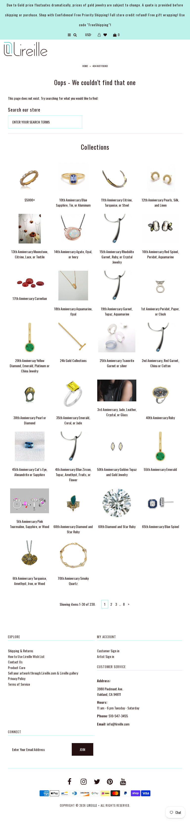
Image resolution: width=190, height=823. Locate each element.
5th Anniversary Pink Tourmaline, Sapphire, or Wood (29, 524)
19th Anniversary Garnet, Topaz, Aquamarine (117, 311)
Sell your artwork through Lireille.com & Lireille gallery (43, 673)
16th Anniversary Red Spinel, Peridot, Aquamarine (160, 254)
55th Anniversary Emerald (160, 469)
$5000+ (29, 199)
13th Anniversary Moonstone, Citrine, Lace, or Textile (29, 254)
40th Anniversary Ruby (160, 417)
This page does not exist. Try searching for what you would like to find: (53, 98)
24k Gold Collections (73, 360)
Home (85, 66)
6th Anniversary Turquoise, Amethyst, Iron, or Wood (30, 581)
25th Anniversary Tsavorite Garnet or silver (117, 363)
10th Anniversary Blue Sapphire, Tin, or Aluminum (73, 202)
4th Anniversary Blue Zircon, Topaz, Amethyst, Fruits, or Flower (73, 474)
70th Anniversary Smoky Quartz (73, 581)
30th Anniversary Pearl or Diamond (29, 420)
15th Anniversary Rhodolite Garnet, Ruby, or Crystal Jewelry (117, 257)
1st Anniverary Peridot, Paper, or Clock (160, 311)
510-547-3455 (118, 715)
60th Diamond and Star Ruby (116, 526)
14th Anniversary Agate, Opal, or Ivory (73, 254)
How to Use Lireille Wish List (26, 656)
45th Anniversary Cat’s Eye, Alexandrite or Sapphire (29, 472)
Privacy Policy (16, 678)
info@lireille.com (118, 723)
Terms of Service (19, 684)
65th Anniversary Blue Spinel (160, 526)
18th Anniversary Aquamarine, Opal (73, 311)
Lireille (92, 805)
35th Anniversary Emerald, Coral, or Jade (73, 420)
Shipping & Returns (20, 650)
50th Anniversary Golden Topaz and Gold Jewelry (117, 472)
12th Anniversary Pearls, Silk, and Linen (160, 202)
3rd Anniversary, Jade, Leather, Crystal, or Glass (117, 412)
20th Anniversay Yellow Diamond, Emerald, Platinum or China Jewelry (29, 365)
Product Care (16, 667)
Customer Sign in (108, 650)
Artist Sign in (105, 656)
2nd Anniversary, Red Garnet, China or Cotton (160, 363)
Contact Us (15, 661)
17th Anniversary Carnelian (30, 298)
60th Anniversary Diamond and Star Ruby (73, 529)
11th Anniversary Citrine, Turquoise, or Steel (116, 202)
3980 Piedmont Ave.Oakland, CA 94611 (110, 691)
